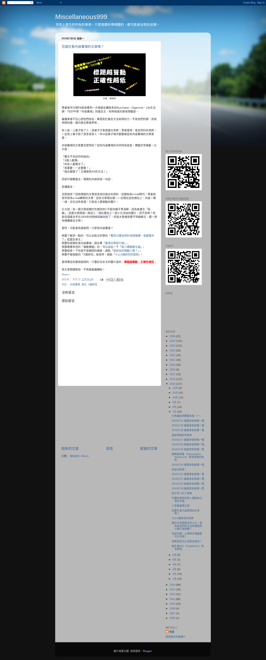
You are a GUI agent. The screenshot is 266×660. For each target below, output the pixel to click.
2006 (173, 618)
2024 (173, 345)
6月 (174, 555)
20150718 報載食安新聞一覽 (188, 488)
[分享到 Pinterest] (122, 279)
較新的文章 (70, 449)
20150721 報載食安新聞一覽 (188, 479)
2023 (173, 350)
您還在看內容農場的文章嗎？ (83, 47)
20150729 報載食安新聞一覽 (188, 425)
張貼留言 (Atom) (79, 456)
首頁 (109, 449)
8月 (174, 407)
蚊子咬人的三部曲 (182, 493)
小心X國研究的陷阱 (127, 254)
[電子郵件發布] (101, 279)
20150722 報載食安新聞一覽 (188, 474)
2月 (174, 574)
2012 (173, 594)
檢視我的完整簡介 (176, 636)
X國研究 (92, 284)
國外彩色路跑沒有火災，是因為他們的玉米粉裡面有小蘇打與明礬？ (187, 526)
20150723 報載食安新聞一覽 (188, 464)
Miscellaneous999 (81, 16)
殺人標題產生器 (130, 246)
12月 (175, 388)
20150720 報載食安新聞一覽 (188, 483)
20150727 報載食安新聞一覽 (188, 439)
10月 (175, 397)
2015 (173, 383)
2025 (173, 341)
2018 (173, 369)
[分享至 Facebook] (118, 279)
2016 (173, 379)
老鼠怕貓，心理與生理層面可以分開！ (187, 535)
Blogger (147, 651)
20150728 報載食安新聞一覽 (188, 430)
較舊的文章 (148, 449)
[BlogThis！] (111, 279)
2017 (173, 374)
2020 (173, 364)
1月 (174, 578)
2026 (173, 336)
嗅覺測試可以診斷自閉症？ (187, 541)
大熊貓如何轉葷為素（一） (187, 416)
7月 (174, 411)
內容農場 (75, 284)
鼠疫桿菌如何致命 (182, 435)
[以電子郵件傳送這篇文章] (108, 279)
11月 (175, 392)
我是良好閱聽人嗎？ (125, 250)
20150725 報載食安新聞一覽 (188, 449)
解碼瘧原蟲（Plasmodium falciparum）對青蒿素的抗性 (188, 457)
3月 (174, 569)
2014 (173, 584)
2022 (173, 355)
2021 (173, 360)
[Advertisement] (109, 416)
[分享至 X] (115, 279)
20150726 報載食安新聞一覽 (188, 444)
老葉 (171, 631)
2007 (173, 613)
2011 (173, 599)
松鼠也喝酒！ (179, 469)
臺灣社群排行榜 (114, 243)
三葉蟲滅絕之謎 (180, 505)
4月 (174, 564)
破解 (105, 216)
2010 (173, 603)
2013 (173, 589)
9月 (174, 402)
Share (65, 274)
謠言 (84, 284)
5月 (174, 559)
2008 (173, 608)
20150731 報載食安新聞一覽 (188, 420)
